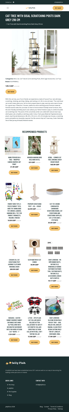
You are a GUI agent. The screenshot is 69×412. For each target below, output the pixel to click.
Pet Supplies (12, 392)
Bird (15, 79)
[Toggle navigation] (7, 7)
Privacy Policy (52, 409)
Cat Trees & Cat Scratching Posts (30, 79)
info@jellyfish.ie (58, 2)
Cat (18, 79)
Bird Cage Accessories (48, 79)
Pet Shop (58, 8)
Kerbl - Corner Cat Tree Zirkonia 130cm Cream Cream (55, 159)
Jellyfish (11, 388)
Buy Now (11, 92)
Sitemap (60, 409)
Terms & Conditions (56, 407)
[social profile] (13, 2)
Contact (46, 407)
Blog (10, 395)
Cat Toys (58, 79)
